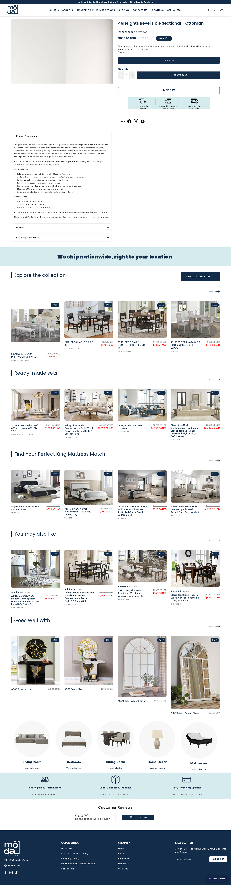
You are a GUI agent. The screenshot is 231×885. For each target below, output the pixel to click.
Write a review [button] (138, 817)
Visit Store (169, 60)
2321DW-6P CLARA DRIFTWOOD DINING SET (24, 355)
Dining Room (115, 762)
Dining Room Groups (21, 360)
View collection (32, 768)
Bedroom (74, 762)
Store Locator (218, 878)
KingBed (15, 513)
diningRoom (17, 608)
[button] (55, 10)
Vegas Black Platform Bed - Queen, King (25, 508)
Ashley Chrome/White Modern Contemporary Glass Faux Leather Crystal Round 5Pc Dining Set (25, 600)
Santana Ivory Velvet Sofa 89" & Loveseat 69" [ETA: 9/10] (25, 428)
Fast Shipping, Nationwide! (44, 787)
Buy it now (169, 90)
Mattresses (199, 763)
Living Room (32, 762)
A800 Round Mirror (21, 689)
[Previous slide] (211, 291)
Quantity (123, 69)
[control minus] (121, 75)
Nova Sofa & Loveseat (22, 434)
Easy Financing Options (186, 787)
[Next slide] (217, 291)
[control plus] (132, 75)
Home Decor (157, 762)
